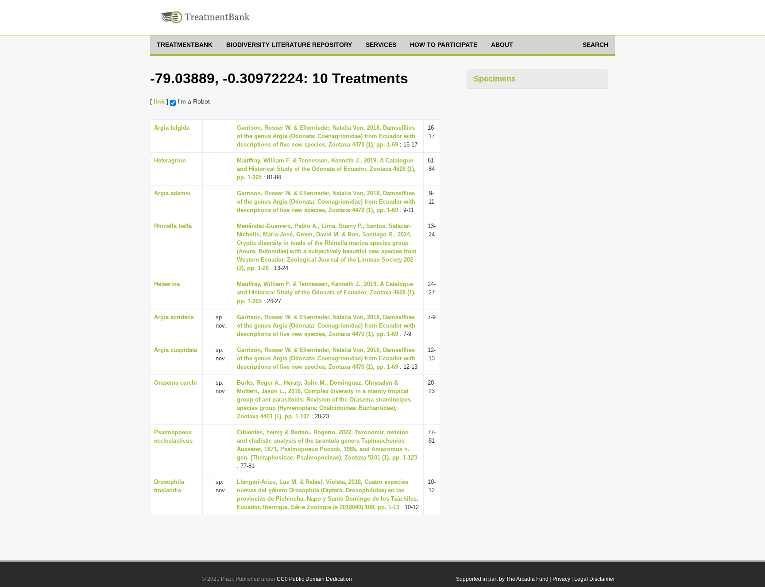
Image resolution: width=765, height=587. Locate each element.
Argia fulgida (171, 127)
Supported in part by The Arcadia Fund (502, 579)
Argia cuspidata (175, 350)
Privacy (561, 579)
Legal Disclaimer (594, 579)
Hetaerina (167, 284)
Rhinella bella (173, 226)
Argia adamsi (172, 193)
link (159, 101)
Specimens (495, 78)
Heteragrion (170, 160)
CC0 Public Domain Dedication (314, 579)
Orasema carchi (175, 382)
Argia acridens (174, 317)
